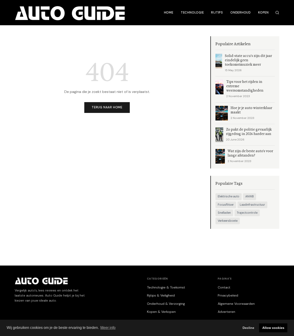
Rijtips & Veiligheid (161, 295)
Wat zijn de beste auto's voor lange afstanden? (250, 153)
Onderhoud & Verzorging (166, 304)
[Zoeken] (277, 13)
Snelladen (224, 213)
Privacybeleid (228, 295)
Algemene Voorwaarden (236, 304)
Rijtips (217, 12)
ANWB (249, 196)
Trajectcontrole (247, 213)
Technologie (192, 12)
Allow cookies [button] (273, 328)
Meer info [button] (108, 328)
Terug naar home (107, 107)
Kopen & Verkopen (161, 312)
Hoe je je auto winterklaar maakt (251, 110)
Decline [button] (248, 328)
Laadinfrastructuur (252, 205)
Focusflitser (226, 205)
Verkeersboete (227, 221)
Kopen (263, 12)
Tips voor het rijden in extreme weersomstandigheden (244, 86)
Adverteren (226, 312)
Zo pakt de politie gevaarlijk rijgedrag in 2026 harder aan (249, 131)
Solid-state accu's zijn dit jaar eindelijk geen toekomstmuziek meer (248, 60)
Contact (224, 287)
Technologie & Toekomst (166, 287)
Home (168, 12)
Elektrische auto (228, 196)
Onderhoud (240, 12)
